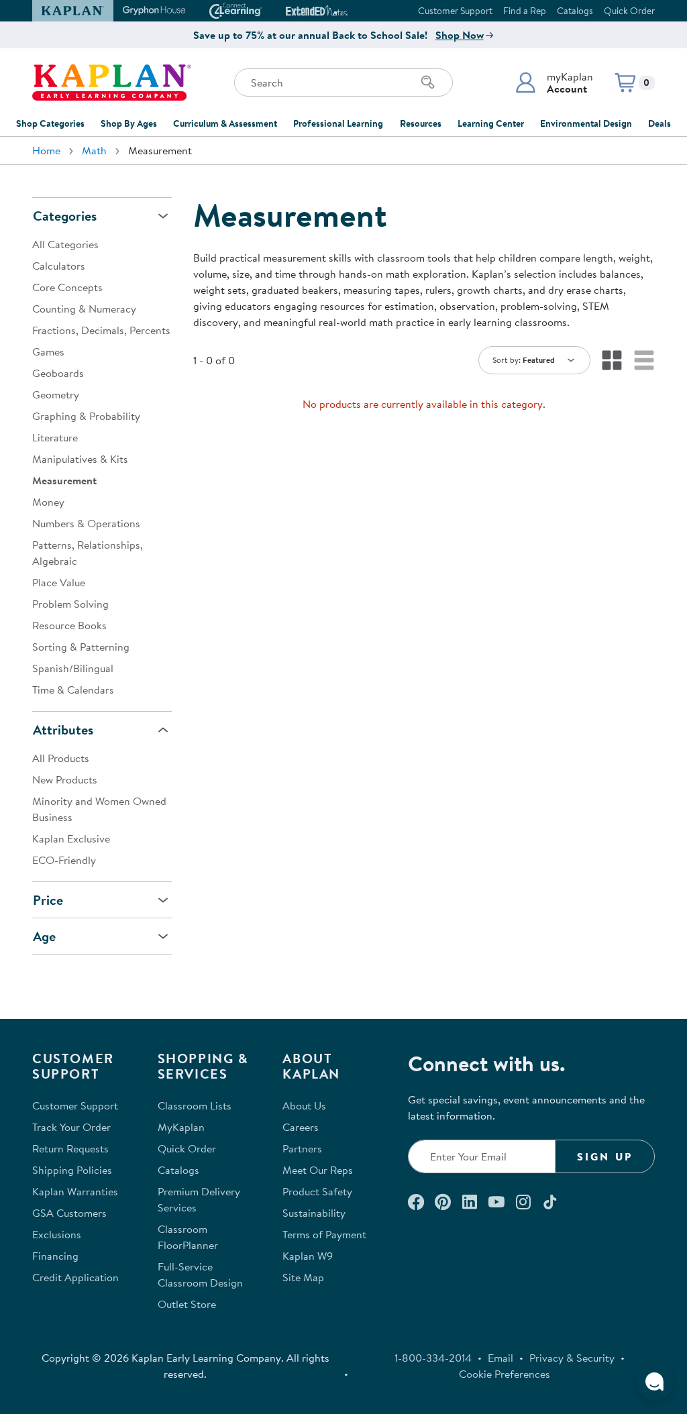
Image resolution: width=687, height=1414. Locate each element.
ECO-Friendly (64, 860)
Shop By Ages (129, 123)
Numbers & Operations (86, 523)
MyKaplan (181, 1127)
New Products (64, 779)
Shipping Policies (72, 1169)
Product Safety (317, 1191)
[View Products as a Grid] (612, 360)
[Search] (428, 82)
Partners (302, 1148)
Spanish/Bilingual (72, 668)
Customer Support (455, 10)
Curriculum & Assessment (225, 123)
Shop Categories (50, 123)
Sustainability (314, 1212)
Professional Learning (338, 123)
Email (500, 1357)
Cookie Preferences (504, 1373)
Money (48, 501)
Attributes (63, 729)
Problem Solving (70, 603)
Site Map (303, 1277)
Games (48, 351)
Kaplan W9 (307, 1255)
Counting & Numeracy (84, 308)
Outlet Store (187, 1304)
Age (44, 936)
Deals (659, 123)
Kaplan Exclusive (71, 838)
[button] (554, 82)
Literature (55, 437)
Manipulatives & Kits (80, 458)
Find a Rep (524, 10)
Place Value (58, 582)
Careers (300, 1127)
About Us (304, 1105)
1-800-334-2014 (433, 1357)
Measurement (64, 480)
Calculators (58, 265)
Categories (65, 216)
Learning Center (491, 123)
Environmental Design (586, 123)
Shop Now (459, 35)
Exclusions (56, 1234)
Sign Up (605, 1156)
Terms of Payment (324, 1234)
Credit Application (75, 1277)
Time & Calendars (73, 689)
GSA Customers (69, 1212)
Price (48, 900)
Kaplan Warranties (75, 1191)
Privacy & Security (572, 1357)
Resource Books (69, 625)
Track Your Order (71, 1127)
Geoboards (58, 373)
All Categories (65, 244)
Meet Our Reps (317, 1169)
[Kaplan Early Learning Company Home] (111, 82)
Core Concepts (67, 287)
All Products (60, 758)
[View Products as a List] (644, 360)
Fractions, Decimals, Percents (101, 330)
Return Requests (70, 1148)
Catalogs (575, 10)
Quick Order (629, 10)
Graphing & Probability (86, 416)
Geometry (55, 394)
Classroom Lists (194, 1105)
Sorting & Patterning (80, 646)
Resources (420, 123)
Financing (55, 1255)
